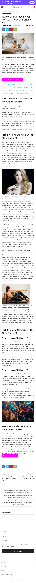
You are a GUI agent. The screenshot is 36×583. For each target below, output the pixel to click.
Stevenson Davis (7, 25)
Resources (4, 11)
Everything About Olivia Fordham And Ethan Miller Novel (9, 478)
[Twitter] (7, 29)
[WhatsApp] (15, 29)
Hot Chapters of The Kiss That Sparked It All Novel (27, 477)
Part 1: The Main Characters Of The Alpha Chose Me (18, 84)
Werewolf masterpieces (13, 11)
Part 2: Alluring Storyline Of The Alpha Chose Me (17, 87)
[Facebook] (3, 29)
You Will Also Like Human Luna (12, 80)
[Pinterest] (11, 29)
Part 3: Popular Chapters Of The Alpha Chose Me (18, 90)
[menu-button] (2, 7)
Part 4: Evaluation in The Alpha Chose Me (15, 93)
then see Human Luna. (10, 456)
